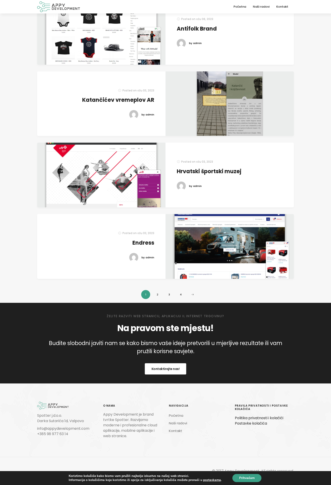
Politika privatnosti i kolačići (259, 418)
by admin (195, 43)
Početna (240, 6)
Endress (143, 242)
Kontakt (282, 6)
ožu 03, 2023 (145, 90)
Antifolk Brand (197, 28)
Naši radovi (261, 6)
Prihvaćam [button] (247, 478)
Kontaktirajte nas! (165, 369)
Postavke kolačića (251, 423)
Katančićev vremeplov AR (118, 100)
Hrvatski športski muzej (209, 171)
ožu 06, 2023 (204, 19)
